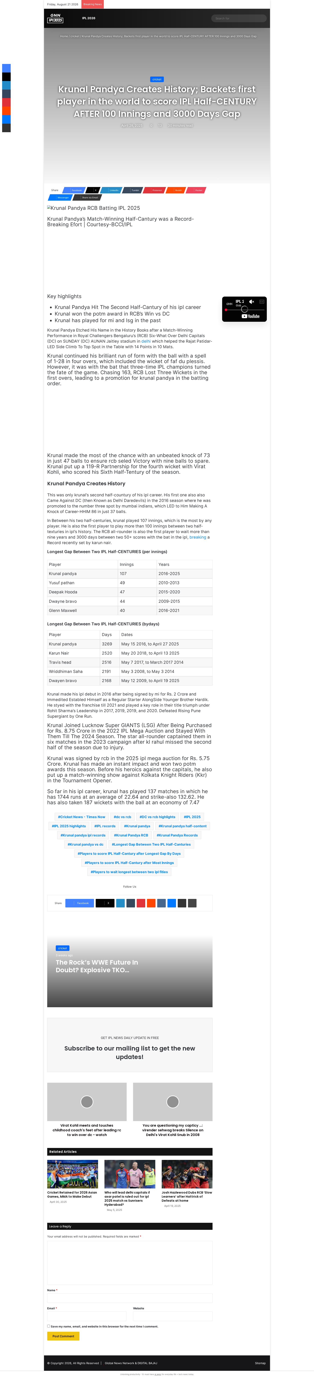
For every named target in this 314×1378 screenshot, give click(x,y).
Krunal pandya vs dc (86, 844)
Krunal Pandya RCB (132, 835)
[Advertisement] (130, 262)
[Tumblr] (130, 903)
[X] (6, 76)
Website (138, 1308)
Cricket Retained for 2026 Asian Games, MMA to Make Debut (72, 1194)
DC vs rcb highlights (158, 817)
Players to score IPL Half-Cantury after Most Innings (130, 863)
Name (52, 1290)
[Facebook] (6, 68)
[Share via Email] (182, 903)
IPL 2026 (88, 18)
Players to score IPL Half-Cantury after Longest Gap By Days (130, 853)
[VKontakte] (161, 903)
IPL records (106, 826)
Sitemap (260, 1363)
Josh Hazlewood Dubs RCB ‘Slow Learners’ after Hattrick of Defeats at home (187, 1196)
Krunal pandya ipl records (84, 835)
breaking (197, 537)
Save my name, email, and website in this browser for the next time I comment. (104, 1326)
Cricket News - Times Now (82, 817)
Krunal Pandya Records (178, 835)
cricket (74, 36)
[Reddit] (151, 903)
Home (63, 36)
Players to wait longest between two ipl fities (130, 872)
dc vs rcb (123, 817)
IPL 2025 (193, 817)
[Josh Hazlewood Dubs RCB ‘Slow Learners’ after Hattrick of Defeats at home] (187, 1174)
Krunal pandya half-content (184, 826)
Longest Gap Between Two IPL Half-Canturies (152, 844)
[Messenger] (171, 903)
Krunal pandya (138, 826)
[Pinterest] (141, 903)
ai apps (158, 1374)
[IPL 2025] (55, 18)
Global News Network (119, 1363)
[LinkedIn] (120, 903)
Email (52, 1308)
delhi (146, 341)
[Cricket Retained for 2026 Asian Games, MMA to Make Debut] (72, 1174)
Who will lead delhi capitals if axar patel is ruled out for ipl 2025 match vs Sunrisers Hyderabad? (127, 1198)
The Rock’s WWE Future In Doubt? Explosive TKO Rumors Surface (97, 970)
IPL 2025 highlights (70, 826)
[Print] (192, 903)
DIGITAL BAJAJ (147, 1363)
